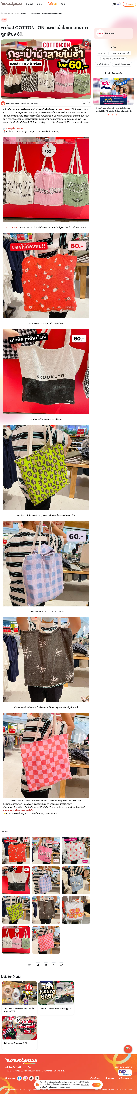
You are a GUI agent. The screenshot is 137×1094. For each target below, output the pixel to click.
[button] (128, 1049)
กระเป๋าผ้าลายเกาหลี (120, 53)
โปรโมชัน (52, 4)
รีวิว (63, 4)
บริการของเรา (125, 1078)
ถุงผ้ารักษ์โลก (103, 64)
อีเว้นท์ (40, 4)
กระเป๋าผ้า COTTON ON (113, 58)
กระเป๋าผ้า (102, 53)
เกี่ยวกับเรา (95, 1078)
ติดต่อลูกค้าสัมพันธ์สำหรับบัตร (105, 1089)
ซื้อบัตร (29, 4)
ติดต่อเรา (109, 1078)
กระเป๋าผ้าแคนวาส (122, 64)
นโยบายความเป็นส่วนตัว (124, 1089)
